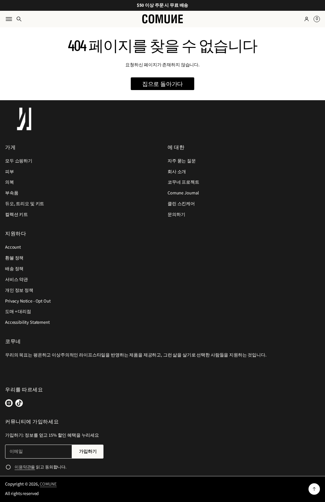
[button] (316, 19)
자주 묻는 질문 (182, 161)
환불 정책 (14, 258)
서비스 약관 (16, 279)
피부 (9, 171)
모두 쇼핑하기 (18, 161)
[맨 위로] (314, 489)
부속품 (11, 193)
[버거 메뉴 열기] (9, 19)
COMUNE (48, 484)
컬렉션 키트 (16, 214)
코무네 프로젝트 (183, 182)
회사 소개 (177, 171)
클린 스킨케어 (181, 203)
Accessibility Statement (27, 322)
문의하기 (176, 214)
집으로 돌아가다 (162, 83)
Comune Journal (183, 193)
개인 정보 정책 (19, 290)
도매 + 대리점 (18, 311)
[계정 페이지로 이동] (307, 19)
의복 (9, 182)
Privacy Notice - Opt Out (28, 301)
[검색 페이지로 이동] (19, 19)
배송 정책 (14, 268)
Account (13, 247)
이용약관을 (25, 467)
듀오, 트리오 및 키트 (24, 203)
